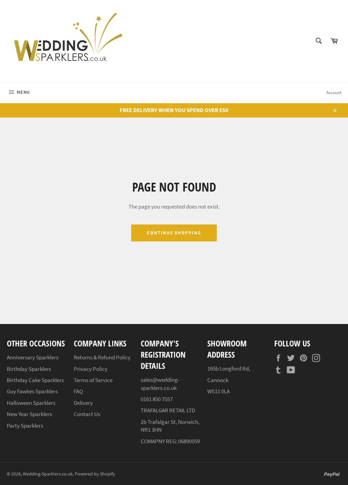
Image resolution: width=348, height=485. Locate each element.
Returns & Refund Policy (102, 357)
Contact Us (87, 414)
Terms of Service (93, 380)
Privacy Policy (90, 369)
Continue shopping (174, 233)
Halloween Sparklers (31, 403)
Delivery (83, 403)
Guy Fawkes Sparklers (32, 391)
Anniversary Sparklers (32, 357)
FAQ (78, 391)
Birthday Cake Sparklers (35, 380)
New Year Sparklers (29, 414)
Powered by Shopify (95, 474)
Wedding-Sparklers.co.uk (48, 474)
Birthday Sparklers (29, 369)
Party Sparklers (25, 425)
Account (333, 92)
